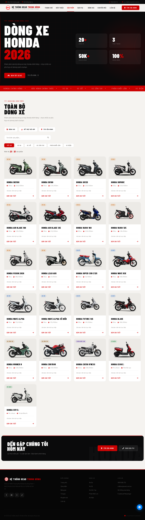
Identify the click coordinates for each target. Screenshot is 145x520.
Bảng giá (63, 490)
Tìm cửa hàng (131, 8)
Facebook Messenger (124, 494)
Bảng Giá (91, 8)
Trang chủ (49, 8)
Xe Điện (91, 497)
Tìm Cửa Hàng (48, 129)
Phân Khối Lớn (93, 494)
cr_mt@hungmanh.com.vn (131, 2)
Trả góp (63, 494)
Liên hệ (112, 8)
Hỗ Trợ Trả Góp (29, 129)
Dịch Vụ (80, 8)
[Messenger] (139, 507)
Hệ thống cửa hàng (124, 490)
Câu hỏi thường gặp (13, 2)
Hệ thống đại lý (28, 2)
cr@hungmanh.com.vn (125, 486)
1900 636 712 (114, 2)
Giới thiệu (60, 8)
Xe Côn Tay (92, 490)
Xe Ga (91, 482)
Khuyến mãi (102, 8)
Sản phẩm (70, 8)
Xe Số (91, 486)
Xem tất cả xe (16, 75)
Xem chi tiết (11, 196)
